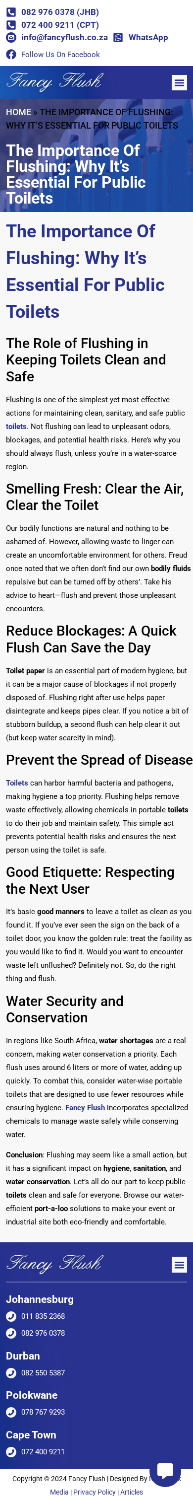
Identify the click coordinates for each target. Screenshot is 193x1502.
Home (18, 112)
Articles (131, 1492)
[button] (180, 83)
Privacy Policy (94, 1492)
